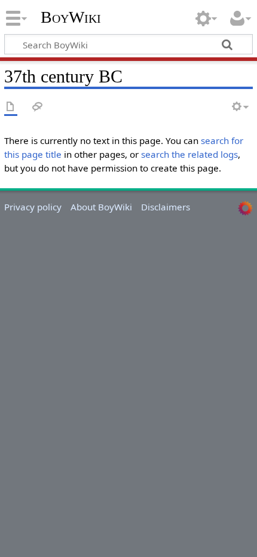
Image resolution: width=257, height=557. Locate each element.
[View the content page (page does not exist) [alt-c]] (10, 107)
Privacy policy (33, 207)
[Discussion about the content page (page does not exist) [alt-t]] (37, 107)
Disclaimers (165, 207)
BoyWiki (71, 17)
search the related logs (189, 154)
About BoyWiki (101, 207)
